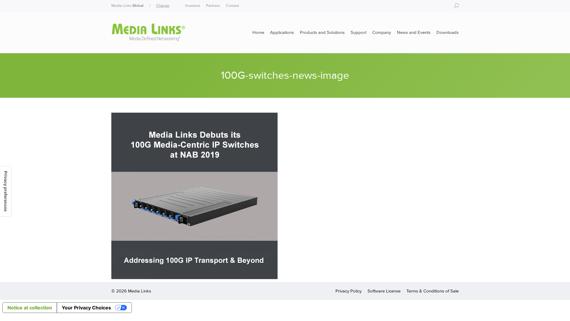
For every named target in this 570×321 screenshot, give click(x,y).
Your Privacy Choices (86, 308)
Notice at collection (29, 308)
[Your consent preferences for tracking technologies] (5, 191)
